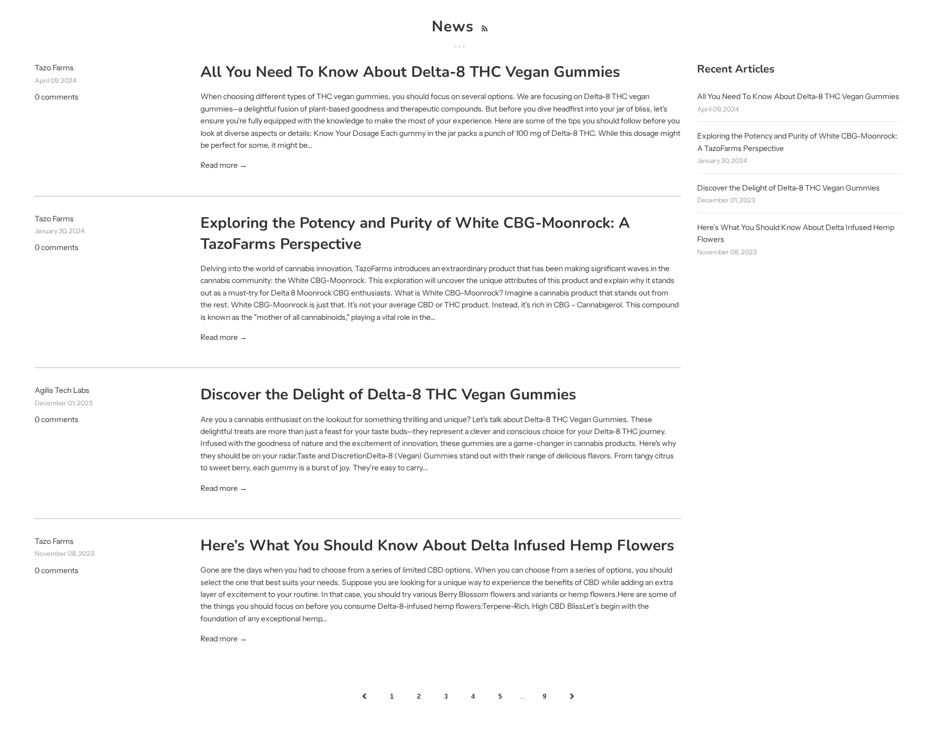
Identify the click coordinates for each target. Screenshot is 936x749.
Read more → (223, 165)
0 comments (57, 97)
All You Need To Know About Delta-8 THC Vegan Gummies (410, 72)
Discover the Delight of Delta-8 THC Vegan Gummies (388, 394)
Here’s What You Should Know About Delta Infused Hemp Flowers (437, 545)
